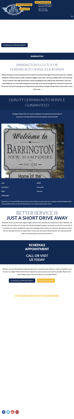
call (68, 272)
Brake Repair (60, 367)
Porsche (39, 191)
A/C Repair (42, 367)
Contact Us (55, 360)
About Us (22, 360)
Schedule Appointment (24, 4)
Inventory (33, 360)
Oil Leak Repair (43, 374)
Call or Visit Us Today (37, 258)
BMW (39, 183)
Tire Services (43, 377)
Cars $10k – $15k (7, 400)
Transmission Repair (62, 377)
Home (13, 360)
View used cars (7, 390)
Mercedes (40, 187)
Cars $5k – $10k (7, 396)
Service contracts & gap (9, 406)
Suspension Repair (61, 374)
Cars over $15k (7, 403)
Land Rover (5, 187)
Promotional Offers (45, 380)
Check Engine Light (45, 371)
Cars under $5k (7, 393)
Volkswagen (5, 195)
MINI (3, 191)
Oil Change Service (61, 371)
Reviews (44, 360)
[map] (37, 335)
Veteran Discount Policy (63, 380)
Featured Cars (46, 280)
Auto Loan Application (43, 2)
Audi (2, 183)
